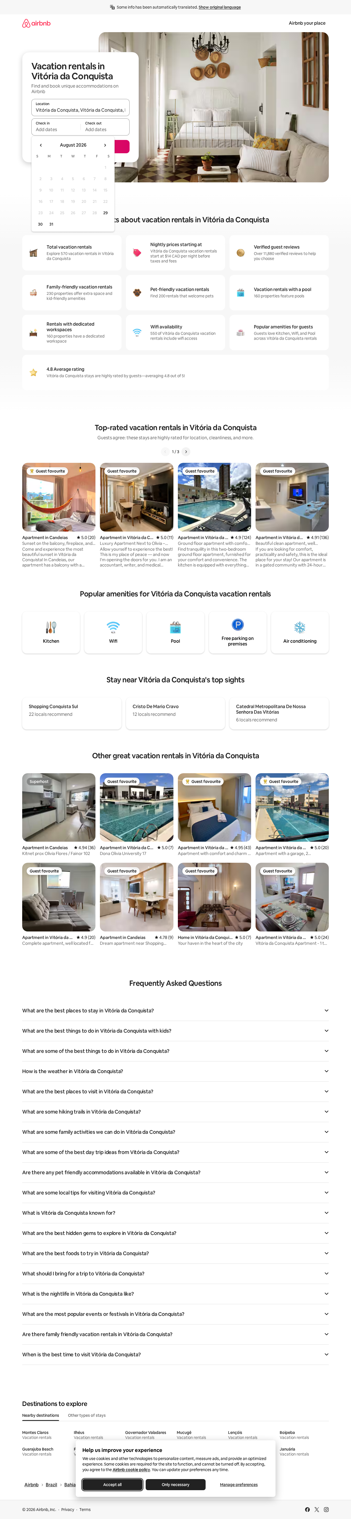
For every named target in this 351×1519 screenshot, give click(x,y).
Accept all (112, 1484)
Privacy (67, 1509)
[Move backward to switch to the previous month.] (41, 145)
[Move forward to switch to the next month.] (105, 145)
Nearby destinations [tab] (40, 1415)
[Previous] (165, 451)
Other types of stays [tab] (87, 1415)
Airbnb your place (307, 23)
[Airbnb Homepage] (36, 23)
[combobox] (80, 110)
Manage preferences (239, 1484)
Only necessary (176, 1484)
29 (105, 212)
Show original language (220, 7)
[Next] (185, 451)
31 (51, 224)
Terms (85, 1509)
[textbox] (56, 129)
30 (40, 224)
